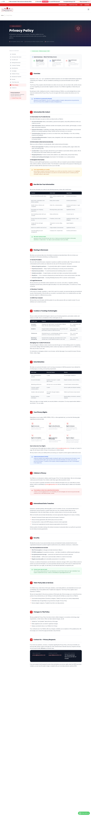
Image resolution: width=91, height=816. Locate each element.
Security (12, 79)
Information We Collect (15, 57)
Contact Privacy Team (16, 98)
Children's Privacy (14, 73)
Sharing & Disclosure (15, 62)
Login (81, 4)
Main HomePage (63, 4)
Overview (13, 54)
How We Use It (14, 59)
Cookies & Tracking (15, 65)
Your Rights (13, 71)
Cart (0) (87, 4)
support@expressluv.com (55, 655)
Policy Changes (14, 85)
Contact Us (13, 87)
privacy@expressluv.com (63, 448)
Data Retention (14, 68)
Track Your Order (73, 4)
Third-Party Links (14, 82)
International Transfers (15, 76)
